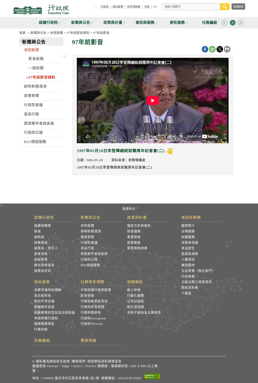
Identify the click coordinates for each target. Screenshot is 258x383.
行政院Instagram (93, 318)
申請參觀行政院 (46, 318)
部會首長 (41, 254)
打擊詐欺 (41, 329)
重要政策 (134, 237)
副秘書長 (41, 259)
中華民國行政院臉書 (96, 290)
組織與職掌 (42, 225)
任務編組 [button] (209, 23)
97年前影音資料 (78, 32)
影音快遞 (87, 295)
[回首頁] (41, 9)
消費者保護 (189, 243)
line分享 (212, 49)
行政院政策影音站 (94, 301)
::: (96, 6)
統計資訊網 (135, 307)
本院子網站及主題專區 (144, 312)
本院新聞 (56, 32)
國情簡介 (188, 225)
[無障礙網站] (152, 377)
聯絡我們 (79, 361)
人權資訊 (188, 259)
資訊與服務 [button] (145, 23)
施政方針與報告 (139, 225)
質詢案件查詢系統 (39, 123)
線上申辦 (134, 290)
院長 (37, 231)
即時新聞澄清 (35, 86)
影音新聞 (36, 59)
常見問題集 (133, 6)
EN (155, 6)
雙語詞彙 (89, 341)
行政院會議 (33, 105)
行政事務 (188, 276)
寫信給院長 (42, 295)
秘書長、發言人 (46, 248)
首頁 (22, 32)
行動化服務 (135, 295)
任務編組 (42, 341)
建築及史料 (42, 271)
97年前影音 (101, 32)
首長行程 (31, 114)
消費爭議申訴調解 (47, 290)
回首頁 (105, 6)
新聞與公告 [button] (80, 23)
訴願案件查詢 (44, 307)
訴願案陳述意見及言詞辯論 (54, 312)
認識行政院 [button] (48, 23)
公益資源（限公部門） (198, 271)
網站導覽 (118, 6)
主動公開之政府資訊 (196, 282)
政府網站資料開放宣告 (105, 361)
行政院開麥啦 (91, 312)
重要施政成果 (137, 248)
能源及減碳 (189, 254)
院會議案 (134, 231)
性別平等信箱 (44, 301)
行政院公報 (33, 133)
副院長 (39, 237)
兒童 (146, 6)
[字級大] (241, 23)
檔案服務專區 (44, 324)
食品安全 (188, 248)
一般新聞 (36, 68)
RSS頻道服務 (35, 142)
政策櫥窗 (134, 243)
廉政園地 (188, 265)
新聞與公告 (38, 32)
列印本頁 (227, 49)
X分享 (219, 49)
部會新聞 (31, 96)
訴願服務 (188, 237)
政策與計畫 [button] (113, 23)
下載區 (186, 293)
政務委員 (41, 243)
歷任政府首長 (44, 265)
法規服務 (188, 231)
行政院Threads (92, 324)
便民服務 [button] (177, 23)
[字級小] (224, 23)
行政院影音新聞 (92, 307)
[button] (224, 23)
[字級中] (233, 23)
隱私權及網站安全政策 (53, 361)
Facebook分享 (205, 49)
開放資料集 (189, 287)
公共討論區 (135, 301)
